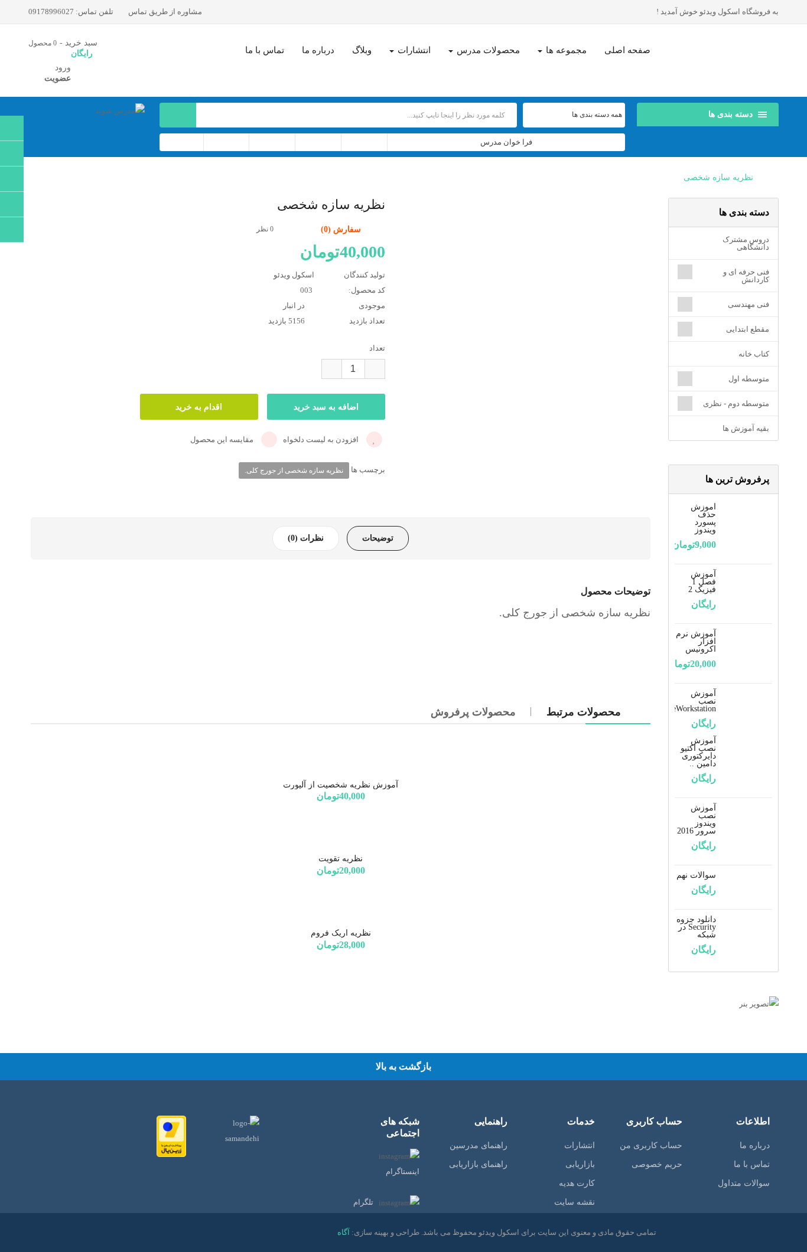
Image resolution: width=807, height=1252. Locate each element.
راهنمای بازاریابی (478, 1164)
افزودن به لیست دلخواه (321, 439)
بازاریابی (580, 1164)
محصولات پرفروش (473, 712)
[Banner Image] (723, 1004)
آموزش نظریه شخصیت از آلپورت (340, 784)
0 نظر (265, 229)
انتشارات (579, 1145)
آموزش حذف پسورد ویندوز (703, 518)
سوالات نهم (696, 875)
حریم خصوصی (657, 1164)
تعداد (377, 348)
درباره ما (755, 1145)
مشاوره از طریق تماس (166, 11)
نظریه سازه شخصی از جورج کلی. (294, 470)
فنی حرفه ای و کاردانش (746, 275)
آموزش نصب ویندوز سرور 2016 (696, 819)
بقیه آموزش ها (746, 428)
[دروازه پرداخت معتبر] (171, 1135)
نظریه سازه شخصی (718, 177)
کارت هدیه (577, 1183)
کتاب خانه (753, 353)
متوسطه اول (748, 378)
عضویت (57, 78)
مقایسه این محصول (222, 439)
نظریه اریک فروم (341, 933)
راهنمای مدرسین (478, 1145)
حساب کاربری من (651, 1145)
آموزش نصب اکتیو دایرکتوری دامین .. (698, 752)
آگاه (343, 1232)
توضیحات (377, 538)
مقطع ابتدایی (747, 329)
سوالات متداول (744, 1183)
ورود (63, 67)
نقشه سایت (574, 1202)
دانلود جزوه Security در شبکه (696, 927)
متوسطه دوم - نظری (736, 403)
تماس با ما (752, 1164)
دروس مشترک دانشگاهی (746, 243)
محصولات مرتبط (583, 712)
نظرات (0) (306, 538)
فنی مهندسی (748, 304)
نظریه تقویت (340, 858)
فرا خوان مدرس (506, 142)
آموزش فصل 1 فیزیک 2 (702, 582)
